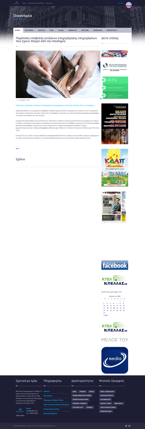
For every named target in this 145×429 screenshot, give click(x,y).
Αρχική (24, 3)
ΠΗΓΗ (17, 148)
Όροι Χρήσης (48, 396)
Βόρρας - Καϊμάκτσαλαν (107, 391)
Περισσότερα (112, 30)
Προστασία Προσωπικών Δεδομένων (56, 404)
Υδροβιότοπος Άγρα (106, 411)
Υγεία (51, 30)
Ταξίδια (60, 30)
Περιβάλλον (97, 30)
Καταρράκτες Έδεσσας (107, 395)
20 (114, 308)
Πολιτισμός (29, 30)
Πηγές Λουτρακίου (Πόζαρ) (108, 407)
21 (117, 308)
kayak (74, 391)
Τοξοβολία (89, 407)
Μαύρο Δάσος (119, 403)
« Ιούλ (105, 315)
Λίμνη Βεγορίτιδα (105, 399)
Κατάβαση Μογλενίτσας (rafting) (82, 395)
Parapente (82, 391)
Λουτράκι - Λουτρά (106, 403)
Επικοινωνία (49, 3)
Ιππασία (91, 391)
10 (104, 306)
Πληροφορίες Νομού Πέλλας (36, 3)
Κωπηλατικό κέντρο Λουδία (80, 399)
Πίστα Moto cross (78, 407)
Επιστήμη (85, 30)
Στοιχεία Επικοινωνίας (51, 409)
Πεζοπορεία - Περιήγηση (79, 403)
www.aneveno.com (50, 426)
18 (107, 308)
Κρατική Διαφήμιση (50, 413)
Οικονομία (23, 19)
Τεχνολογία (72, 30)
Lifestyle (41, 30)
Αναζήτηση (120, 3)
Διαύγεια (47, 391)
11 (107, 306)
